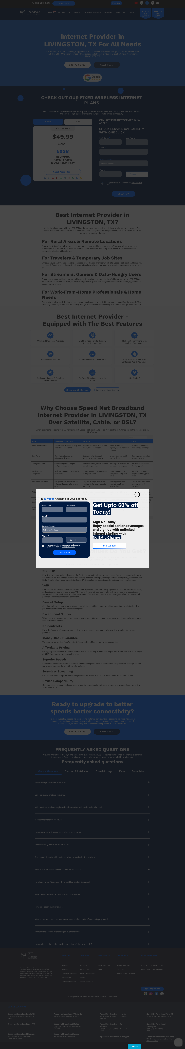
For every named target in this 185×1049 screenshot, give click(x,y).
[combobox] (64, 530)
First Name (46, 506)
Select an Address (48, 526)
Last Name (70, 506)
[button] (137, 494)
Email (44, 516)
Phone (45, 536)
